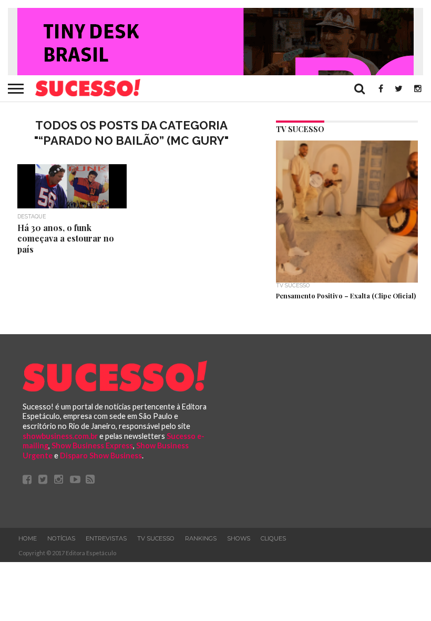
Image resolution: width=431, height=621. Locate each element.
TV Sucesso (156, 538)
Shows (238, 538)
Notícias (61, 538)
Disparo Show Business (101, 455)
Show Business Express (92, 445)
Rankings (201, 538)
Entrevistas (106, 538)
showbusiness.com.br (60, 436)
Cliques (273, 538)
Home (27, 538)
